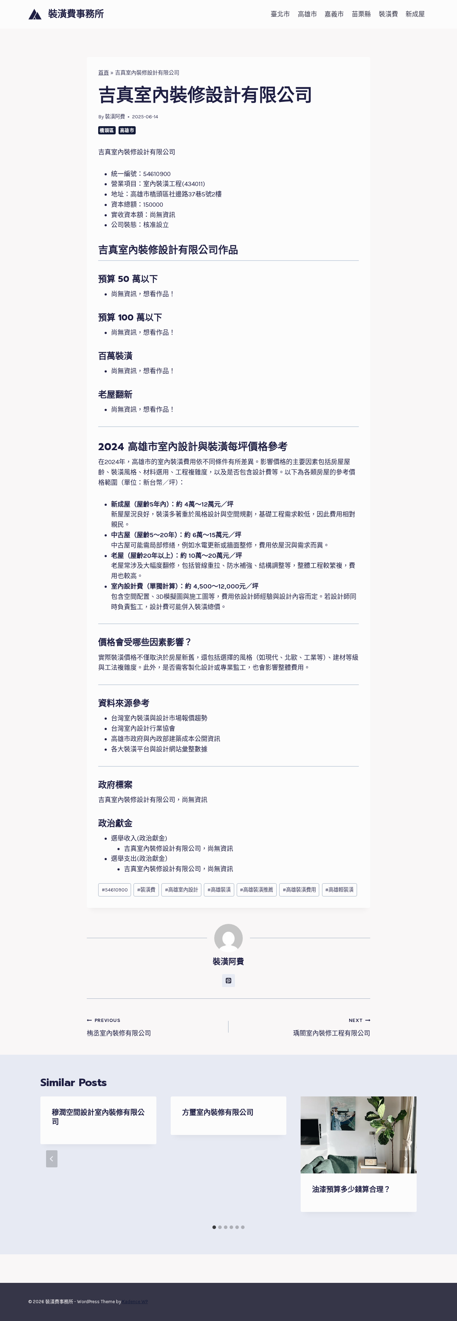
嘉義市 (334, 14)
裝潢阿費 (115, 117)
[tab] (214, 1227)
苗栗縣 (361, 14)
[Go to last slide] (51, 1158)
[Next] (405, 1158)
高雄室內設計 (181, 890)
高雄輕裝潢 (339, 890)
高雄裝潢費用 (299, 890)
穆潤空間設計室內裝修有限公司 (98, 1117)
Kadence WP (135, 1301)
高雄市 (307, 14)
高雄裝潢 (219, 890)
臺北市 (280, 14)
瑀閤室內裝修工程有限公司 (331, 1027)
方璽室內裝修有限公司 (217, 1112)
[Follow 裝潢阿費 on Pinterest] (228, 980)
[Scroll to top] (440, 1308)
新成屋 (415, 14)
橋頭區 (107, 130)
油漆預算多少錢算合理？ (351, 1189)
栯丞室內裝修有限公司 (119, 1027)
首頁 (103, 73)
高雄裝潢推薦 (256, 890)
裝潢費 (388, 14)
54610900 (115, 890)
